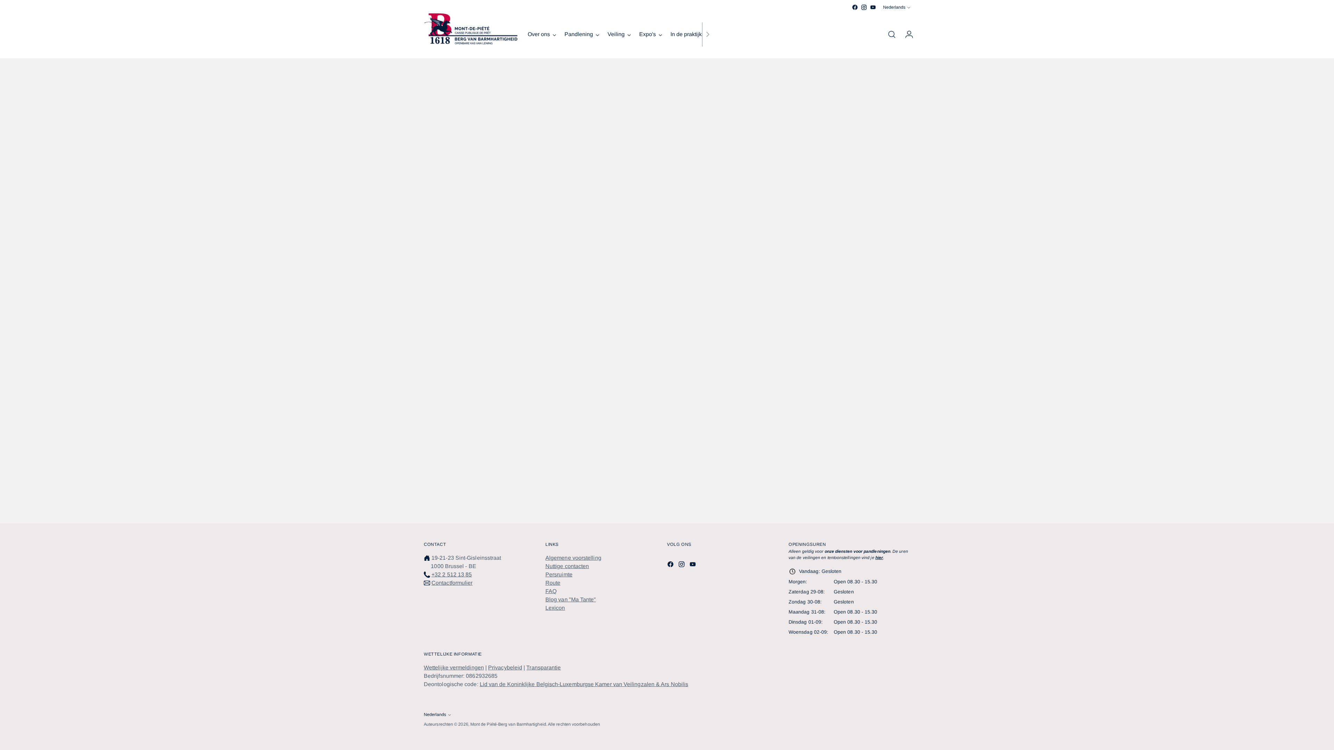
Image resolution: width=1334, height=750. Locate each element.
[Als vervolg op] (707, 34)
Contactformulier (451, 583)
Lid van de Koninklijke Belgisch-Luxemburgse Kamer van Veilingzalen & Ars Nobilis (584, 684)
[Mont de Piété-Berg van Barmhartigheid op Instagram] (864, 7)
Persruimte (559, 574)
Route (552, 583)
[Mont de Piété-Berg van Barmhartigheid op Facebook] (855, 7)
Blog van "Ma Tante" (570, 599)
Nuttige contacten (567, 566)
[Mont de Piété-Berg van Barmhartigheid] (471, 28)
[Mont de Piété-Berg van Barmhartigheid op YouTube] (873, 7)
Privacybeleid (505, 667)
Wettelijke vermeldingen (454, 667)
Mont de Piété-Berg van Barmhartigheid (508, 724)
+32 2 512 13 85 (451, 574)
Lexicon (555, 608)
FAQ (551, 591)
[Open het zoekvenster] (892, 34)
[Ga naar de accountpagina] (906, 34)
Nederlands (894, 7)
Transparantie (543, 667)
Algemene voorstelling (573, 558)
